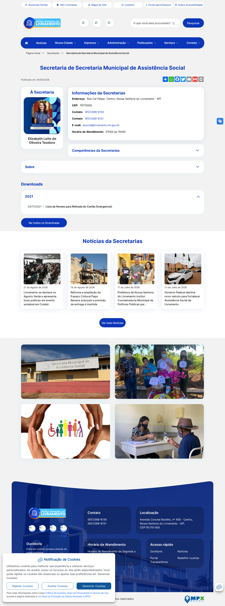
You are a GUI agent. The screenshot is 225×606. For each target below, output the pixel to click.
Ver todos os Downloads (43, 223)
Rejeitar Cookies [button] (22, 586)
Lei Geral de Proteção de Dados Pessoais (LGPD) (64, 596)
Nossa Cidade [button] (64, 42)
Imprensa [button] (90, 42)
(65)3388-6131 (94, 118)
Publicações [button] (145, 42)
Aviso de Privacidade (78, 592)
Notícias (41, 43)
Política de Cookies (55, 592)
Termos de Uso (100, 592)
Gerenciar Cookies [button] (93, 586)
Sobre (29, 167)
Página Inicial (33, 53)
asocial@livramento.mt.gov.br (101, 125)
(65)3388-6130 (94, 112)
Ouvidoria (156, 551)
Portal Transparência (159, 560)
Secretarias (53, 53)
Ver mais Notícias (112, 323)
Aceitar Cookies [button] (58, 586)
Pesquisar (193, 23)
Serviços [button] (170, 42)
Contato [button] (192, 42)
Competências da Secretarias (96, 151)
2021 (29, 196)
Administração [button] (117, 42)
